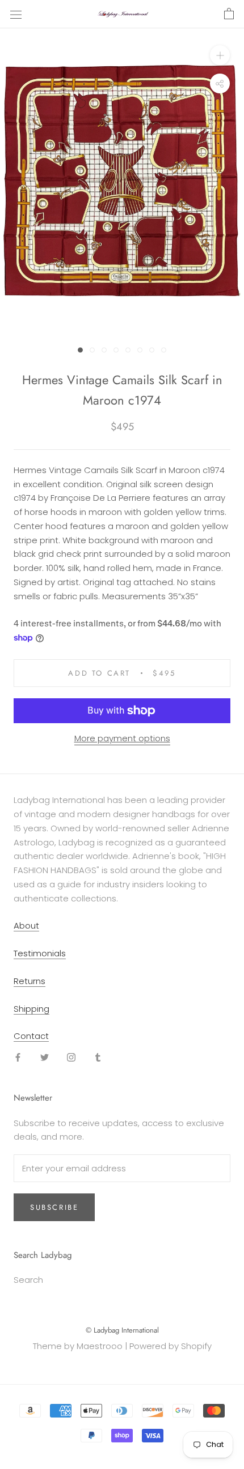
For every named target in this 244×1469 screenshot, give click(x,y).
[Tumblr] (98, 1057)
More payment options (122, 738)
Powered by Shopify (170, 1346)
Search (28, 1280)
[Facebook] (18, 1057)
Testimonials (40, 953)
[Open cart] (229, 14)
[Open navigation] (16, 14)
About (26, 925)
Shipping (31, 1009)
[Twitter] (44, 1057)
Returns (29, 981)
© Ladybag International (122, 1330)
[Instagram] (71, 1057)
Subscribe (54, 1207)
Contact (31, 1036)
